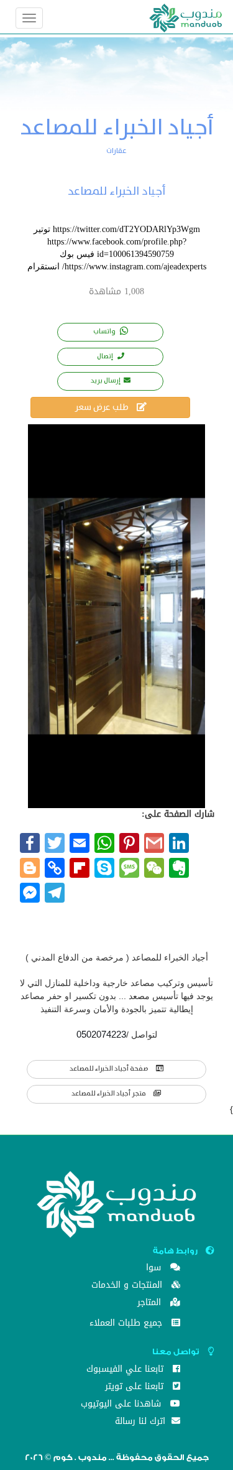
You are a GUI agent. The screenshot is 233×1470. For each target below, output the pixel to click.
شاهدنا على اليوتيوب (122, 1405)
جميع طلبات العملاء (127, 1324)
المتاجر (150, 1303)
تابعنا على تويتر (136, 1387)
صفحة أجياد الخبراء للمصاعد (110, 1068)
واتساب (105, 331)
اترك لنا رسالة (141, 1422)
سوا (155, 1269)
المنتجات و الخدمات (128, 1286)
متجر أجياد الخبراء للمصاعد (109, 1093)
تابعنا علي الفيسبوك (126, 1370)
